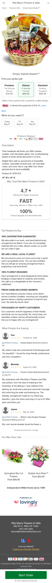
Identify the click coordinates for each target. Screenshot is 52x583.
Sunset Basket (26, 342)
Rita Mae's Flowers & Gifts (26, 3)
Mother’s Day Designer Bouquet (33, 417)
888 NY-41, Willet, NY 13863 (26, 526)
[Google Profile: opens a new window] (23, 541)
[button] (46, 576)
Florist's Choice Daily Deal (31, 372)
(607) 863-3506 (26, 528)
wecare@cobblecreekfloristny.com (26, 531)
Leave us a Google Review (26, 549)
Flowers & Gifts (14, 8)
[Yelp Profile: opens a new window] (29, 541)
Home (4, 8)
